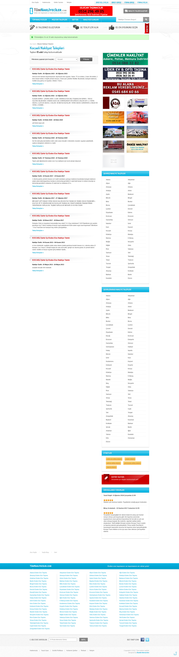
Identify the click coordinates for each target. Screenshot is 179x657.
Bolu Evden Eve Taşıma (97, 584)
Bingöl (130, 198)
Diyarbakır (109, 212)
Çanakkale (131, 205)
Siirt (129, 253)
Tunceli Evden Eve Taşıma (128, 623)
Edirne (130, 212)
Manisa (108, 238)
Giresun (130, 220)
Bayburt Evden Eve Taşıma (98, 581)
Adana (108, 180)
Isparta (130, 350)
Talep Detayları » (38, 84)
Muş (107, 383)
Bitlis (107, 317)
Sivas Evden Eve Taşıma (68, 620)
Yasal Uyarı (45, 650)
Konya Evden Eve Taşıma (38, 609)
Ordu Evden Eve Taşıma (97, 615)
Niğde (108, 245)
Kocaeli (108, 231)
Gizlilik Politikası (57, 650)
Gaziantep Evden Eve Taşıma (39, 595)
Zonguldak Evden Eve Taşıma (40, 629)
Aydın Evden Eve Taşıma (98, 578)
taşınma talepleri (111, 467)
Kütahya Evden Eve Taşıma (69, 609)
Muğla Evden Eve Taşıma (98, 612)
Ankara (130, 187)
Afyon (108, 183)
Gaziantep (109, 220)
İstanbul (108, 223)
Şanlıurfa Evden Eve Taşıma (99, 620)
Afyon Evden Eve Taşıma (98, 573)
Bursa (108, 205)
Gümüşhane (110, 347)
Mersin (108, 354)
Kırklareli (109, 365)
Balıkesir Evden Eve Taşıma (128, 578)
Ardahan (109, 431)
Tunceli (108, 263)
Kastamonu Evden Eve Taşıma (70, 603)
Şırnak (108, 427)
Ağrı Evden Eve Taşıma (127, 573)
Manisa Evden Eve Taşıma (128, 609)
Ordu (129, 245)
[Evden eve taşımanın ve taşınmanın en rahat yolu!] (48, 14)
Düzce (130, 278)
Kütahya (108, 234)
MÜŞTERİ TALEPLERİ (59, 19)
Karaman (131, 420)
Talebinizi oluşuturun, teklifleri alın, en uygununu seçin (89, 27)
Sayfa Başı (45, 552)
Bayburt (108, 420)
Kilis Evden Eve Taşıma (97, 606)
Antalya (108, 190)
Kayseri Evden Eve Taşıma (98, 603)
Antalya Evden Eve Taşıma (128, 575)
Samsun (108, 253)
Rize (107, 249)
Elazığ (108, 336)
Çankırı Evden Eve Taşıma (98, 587)
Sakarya (130, 249)
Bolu (107, 201)
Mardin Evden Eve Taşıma (38, 612)
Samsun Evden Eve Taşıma (99, 617)
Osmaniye (131, 438)
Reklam (83, 650)
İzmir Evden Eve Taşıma (38, 601)
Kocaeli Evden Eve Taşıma (128, 606)
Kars (107, 227)
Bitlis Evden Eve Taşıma (67, 584)
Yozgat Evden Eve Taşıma (128, 626)
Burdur (130, 201)
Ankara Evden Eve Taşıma (98, 575)
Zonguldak (131, 267)
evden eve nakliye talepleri (114, 459)
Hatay (108, 350)
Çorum (108, 328)
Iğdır (129, 431)
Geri (55, 552)
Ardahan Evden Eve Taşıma (39, 578)
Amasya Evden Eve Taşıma (69, 575)
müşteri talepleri (130, 459)
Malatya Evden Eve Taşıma (98, 609)
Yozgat (108, 267)
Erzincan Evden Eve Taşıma (69, 592)
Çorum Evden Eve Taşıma (128, 587)
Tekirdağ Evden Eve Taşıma (39, 623)
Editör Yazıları (58, 2)
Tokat (107, 260)
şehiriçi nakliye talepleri (113, 463)
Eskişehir (131, 339)
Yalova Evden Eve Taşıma (98, 626)
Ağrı (129, 183)
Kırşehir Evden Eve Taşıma (68, 606)
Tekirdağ (131, 256)
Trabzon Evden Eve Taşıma (99, 623)
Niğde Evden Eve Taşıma (68, 615)
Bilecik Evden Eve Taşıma (127, 581)
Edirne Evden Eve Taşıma (127, 589)
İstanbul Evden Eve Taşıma (128, 598)
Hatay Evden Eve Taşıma (38, 598)
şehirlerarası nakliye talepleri (132, 463)
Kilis (107, 438)
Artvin (130, 190)
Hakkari (130, 347)
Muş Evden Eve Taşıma (127, 612)
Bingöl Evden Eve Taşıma (38, 584)
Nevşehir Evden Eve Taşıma (39, 615)
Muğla (108, 242)
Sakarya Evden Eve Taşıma (69, 617)
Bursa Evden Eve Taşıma (38, 587)
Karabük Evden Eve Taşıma (99, 601)
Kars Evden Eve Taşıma (38, 603)
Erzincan (109, 216)
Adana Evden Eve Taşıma (38, 573)
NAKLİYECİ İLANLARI (91, 19)
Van (107, 412)
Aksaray (108, 271)
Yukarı (175, 653)
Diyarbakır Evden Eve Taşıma (69, 589)
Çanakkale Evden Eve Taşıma (70, 587)
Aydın (108, 194)
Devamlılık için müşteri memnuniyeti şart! (124, 479)
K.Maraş (130, 238)
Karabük (109, 278)
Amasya (108, 187)
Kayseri (130, 227)
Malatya (130, 234)
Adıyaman (131, 180)
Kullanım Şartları (71, 650)
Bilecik (108, 198)
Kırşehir (130, 365)
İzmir (129, 223)
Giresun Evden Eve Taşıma (69, 595)
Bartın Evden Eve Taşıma (38, 581)
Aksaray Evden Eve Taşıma (39, 575)
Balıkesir (131, 194)
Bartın (130, 274)
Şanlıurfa (131, 263)
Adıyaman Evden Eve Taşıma (69, 573)
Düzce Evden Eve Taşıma (98, 589)
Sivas (108, 256)
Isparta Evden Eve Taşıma (98, 598)
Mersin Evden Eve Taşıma (68, 612)
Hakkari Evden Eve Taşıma (128, 595)
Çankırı (108, 209)
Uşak (129, 409)
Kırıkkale (131, 271)
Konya (130, 231)
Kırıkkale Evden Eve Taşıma (128, 603)
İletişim (69, 2)
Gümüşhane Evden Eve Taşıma (100, 595)
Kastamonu (109, 361)
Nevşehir (131, 242)
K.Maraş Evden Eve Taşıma (69, 601)
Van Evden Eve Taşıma (67, 626)
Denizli (130, 209)
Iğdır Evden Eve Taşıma (67, 598)
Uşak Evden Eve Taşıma (38, 626)
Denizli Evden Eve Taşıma (38, 589)
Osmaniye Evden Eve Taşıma (129, 615)
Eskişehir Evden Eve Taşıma (128, 592)
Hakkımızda (46, 2)
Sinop (108, 398)
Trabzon (130, 260)
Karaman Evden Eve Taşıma (128, 601)
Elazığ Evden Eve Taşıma (38, 592)
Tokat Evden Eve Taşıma (68, 623)
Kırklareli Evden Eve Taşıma (39, 606)
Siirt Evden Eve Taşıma (127, 617)
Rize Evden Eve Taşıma (38, 617)
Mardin (108, 380)
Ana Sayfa (35, 2)
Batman (108, 274)
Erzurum (130, 216)
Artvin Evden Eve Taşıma (68, 578)
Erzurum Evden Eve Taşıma (99, 592)
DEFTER (75, 19)
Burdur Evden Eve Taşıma (128, 584)
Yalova (108, 434)
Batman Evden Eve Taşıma (68, 581)
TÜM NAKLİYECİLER (39, 19)
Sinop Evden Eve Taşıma (38, 620)
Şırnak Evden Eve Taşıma (127, 620)
